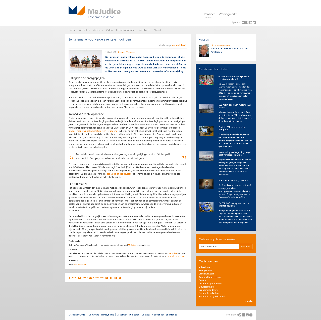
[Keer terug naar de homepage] (95, 12)
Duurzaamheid (206, 286)
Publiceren (134, 314)
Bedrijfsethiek (205, 270)
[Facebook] (247, 22)
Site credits (171, 314)
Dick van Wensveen (126, 52)
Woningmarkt (228, 14)
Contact (146, 314)
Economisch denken (209, 293)
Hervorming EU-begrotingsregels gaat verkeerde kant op (235, 153)
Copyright (94, 314)
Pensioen (210, 14)
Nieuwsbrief (158, 314)
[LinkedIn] (254, 22)
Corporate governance (210, 283)
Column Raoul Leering (210, 276)
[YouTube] (251, 22)
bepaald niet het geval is (119, 173)
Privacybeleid (107, 314)
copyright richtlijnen (175, 256)
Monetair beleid (179, 45)
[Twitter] (243, 22)
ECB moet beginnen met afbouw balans (235, 106)
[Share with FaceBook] (111, 277)
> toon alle (247, 301)
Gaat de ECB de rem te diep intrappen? (232, 128)
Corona (202, 280)
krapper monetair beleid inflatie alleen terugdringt (93, 130)
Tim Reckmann (80, 264)
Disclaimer (122, 314)
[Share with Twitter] (106, 277)
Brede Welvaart (206, 273)
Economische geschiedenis (212, 296)
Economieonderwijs (209, 289)
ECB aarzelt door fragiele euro (233, 180)
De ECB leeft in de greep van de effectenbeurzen (234, 204)
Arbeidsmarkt (206, 267)
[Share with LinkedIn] (115, 277)
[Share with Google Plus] (120, 277)
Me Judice (132, 245)
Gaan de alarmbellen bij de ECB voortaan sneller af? (234, 78)
